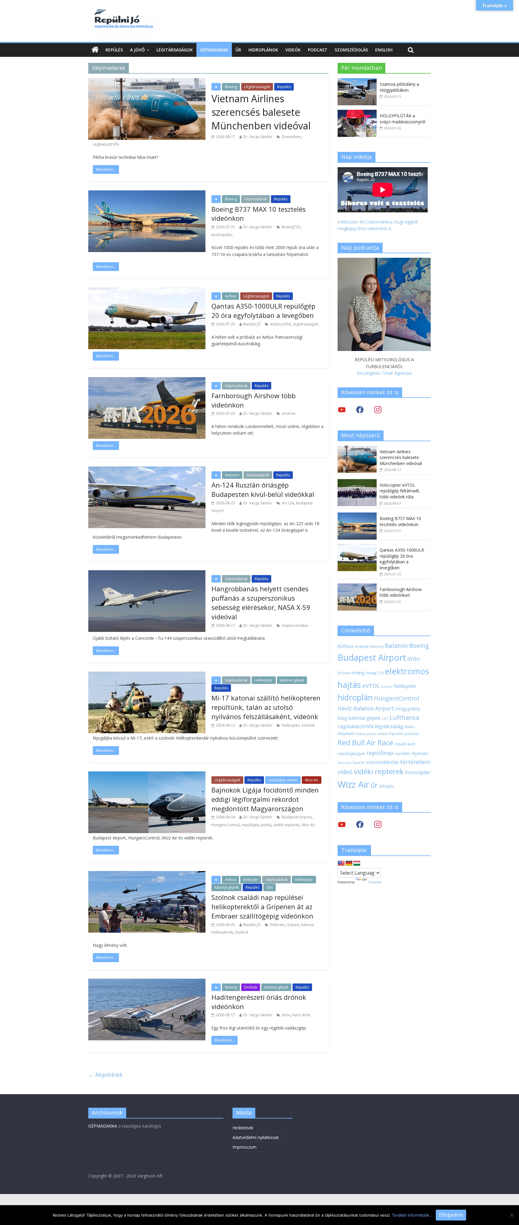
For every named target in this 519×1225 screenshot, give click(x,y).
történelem (415, 761)
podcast (412, 733)
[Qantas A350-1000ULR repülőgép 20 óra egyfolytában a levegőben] (357, 547)
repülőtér (403, 753)
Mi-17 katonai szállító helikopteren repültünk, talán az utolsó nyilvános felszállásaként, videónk (265, 707)
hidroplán (355, 697)
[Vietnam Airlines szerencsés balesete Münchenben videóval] (357, 449)
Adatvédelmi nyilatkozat (255, 1137)
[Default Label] (378, 824)
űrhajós (386, 786)
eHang (358, 673)
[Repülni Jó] (122, 9)
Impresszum (244, 1147)
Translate (375, 882)
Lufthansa (404, 717)
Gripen (293, 924)
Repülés (114, 50)
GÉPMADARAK (102, 1126)
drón (286, 1014)
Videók (293, 50)
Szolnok (308, 725)
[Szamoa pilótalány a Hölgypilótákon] (357, 81)
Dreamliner (291, 136)
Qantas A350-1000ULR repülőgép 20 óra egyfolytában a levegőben (263, 310)
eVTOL (371, 686)
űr (374, 785)
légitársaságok (305, 324)
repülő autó (404, 743)
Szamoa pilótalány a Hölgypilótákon (399, 87)
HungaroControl (225, 824)
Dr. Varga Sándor (257, 136)
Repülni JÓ (252, 324)
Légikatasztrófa (106, 144)
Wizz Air (311, 780)
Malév (409, 726)
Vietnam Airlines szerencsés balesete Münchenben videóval (261, 112)
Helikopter (264, 680)
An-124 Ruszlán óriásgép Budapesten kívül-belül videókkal (262, 489)
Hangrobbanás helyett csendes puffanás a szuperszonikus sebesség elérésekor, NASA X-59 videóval (260, 602)
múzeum (346, 733)
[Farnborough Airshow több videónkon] (357, 586)
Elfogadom (451, 1214)
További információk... (412, 1215)
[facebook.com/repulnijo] (360, 824)
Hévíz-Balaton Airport (366, 708)
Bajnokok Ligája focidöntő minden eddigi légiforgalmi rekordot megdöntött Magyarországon (265, 799)
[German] (349, 863)
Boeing (231, 86)
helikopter (290, 725)
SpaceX (358, 762)
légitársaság (389, 726)
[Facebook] (360, 409)
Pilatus (361, 734)
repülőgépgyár (351, 753)
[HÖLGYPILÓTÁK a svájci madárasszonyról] (357, 113)
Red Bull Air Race (365, 742)
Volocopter (417, 772)
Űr (238, 50)
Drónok (250, 987)
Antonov (232, 475)
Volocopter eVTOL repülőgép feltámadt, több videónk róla (400, 491)
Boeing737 (291, 226)
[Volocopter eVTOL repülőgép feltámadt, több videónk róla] (357, 482)
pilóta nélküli (377, 733)
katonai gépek (292, 680)
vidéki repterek (286, 824)
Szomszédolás (351, 50)
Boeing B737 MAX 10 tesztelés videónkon (400, 521)
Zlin (269, 887)
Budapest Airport (296, 817)
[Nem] (511, 1215)
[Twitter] (342, 409)
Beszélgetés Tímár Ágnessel (384, 373)
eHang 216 (375, 672)
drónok (344, 672)
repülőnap (379, 752)
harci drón (301, 1014)
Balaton (396, 645)
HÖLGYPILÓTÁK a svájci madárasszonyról (402, 119)
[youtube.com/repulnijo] (342, 824)
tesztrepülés (221, 234)
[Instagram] (378, 409)
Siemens (344, 763)
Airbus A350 (280, 324)
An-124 (288, 503)
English (384, 50)
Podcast (317, 50)
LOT (385, 718)
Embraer (250, 879)
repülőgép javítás (283, 780)
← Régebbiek (105, 1074)
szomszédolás (382, 762)
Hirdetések (242, 1128)
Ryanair (420, 753)
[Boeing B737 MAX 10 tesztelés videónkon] (357, 516)
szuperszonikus (295, 625)
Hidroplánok (263, 50)
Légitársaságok (174, 50)
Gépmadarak (214, 50)
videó (345, 772)
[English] (341, 863)
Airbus (230, 296)
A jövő (137, 50)
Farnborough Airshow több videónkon (401, 592)
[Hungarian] (356, 863)
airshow (288, 413)
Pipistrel (396, 733)
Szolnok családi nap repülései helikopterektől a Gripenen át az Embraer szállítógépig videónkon (262, 906)
